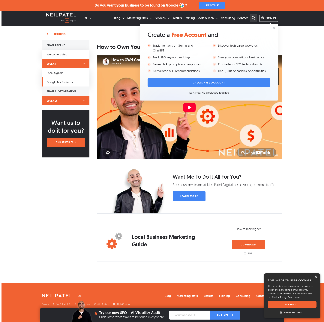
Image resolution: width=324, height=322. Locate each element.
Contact (242, 18)
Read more (294, 297)
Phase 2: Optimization (61, 91)
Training (189, 18)
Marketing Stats (137, 18)
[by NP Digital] (68, 21)
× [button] (316, 277)
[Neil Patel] (61, 15)
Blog (117, 18)
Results (177, 18)
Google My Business (60, 82)
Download (248, 244)
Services (160, 18)
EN (85, 18)
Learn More (189, 196)
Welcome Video (57, 54)
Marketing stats (187, 296)
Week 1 (51, 64)
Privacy (45, 304)
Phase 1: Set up (56, 45)
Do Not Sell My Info (61, 304)
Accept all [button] (292, 304)
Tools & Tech (205, 18)
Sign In (271, 18)
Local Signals (55, 73)
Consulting (228, 18)
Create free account (209, 82)
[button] (292, 313)
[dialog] (292, 295)
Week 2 (52, 101)
